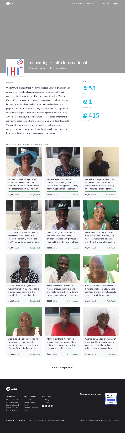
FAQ (97, 4)
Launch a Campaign (13, 405)
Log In (115, 4)
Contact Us (46, 402)
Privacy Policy (10, 420)
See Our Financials (31, 407)
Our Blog (45, 400)
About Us (89, 4)
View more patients (62, 367)
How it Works (77, 4)
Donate (106, 4)
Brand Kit (27, 410)
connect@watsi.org (60, 420)
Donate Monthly (12, 402)
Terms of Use (21, 420)
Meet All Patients (12, 400)
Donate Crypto (11, 410)
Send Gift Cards (12, 407)
